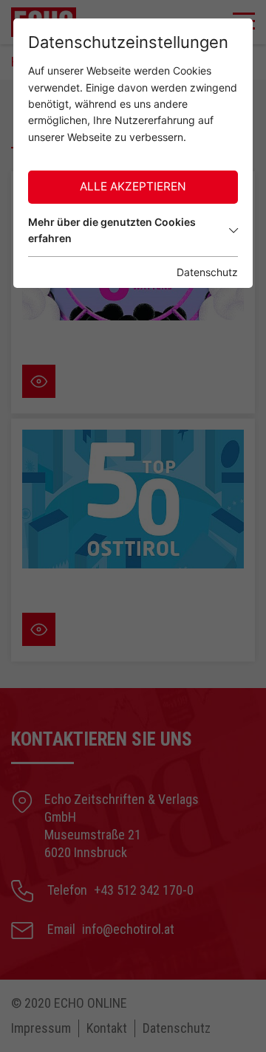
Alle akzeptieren (133, 186)
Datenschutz (207, 272)
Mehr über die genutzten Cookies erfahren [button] (112, 230)
